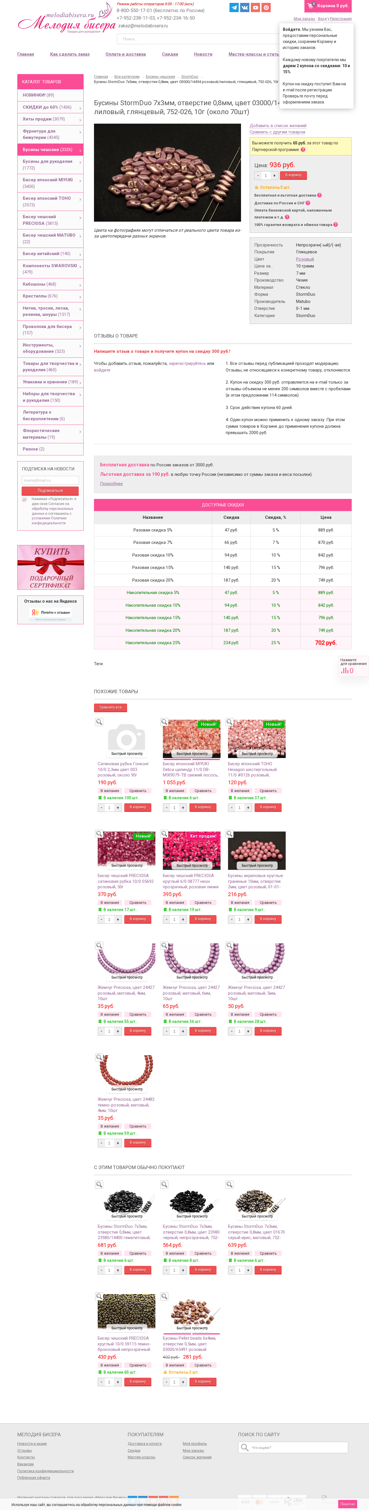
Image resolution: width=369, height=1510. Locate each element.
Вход (322, 18)
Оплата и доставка (126, 54)
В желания (110, 791)
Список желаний (197, 1457)
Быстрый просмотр (127, 754)
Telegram (234, 7)
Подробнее (111, 483)
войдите (102, 370)
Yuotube (255, 7)
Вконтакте (244, 7)
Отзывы (24, 1450)
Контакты (26, 1457)
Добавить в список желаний (278, 126)
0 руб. (333, 5)
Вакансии (25, 1464)
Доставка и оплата (145, 1443)
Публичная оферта (33, 1477)
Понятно (347, 1504)
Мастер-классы (141, 1457)
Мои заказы (304, 18)
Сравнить (353, 666)
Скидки (170, 54)
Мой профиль (195, 1443)
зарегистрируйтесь (187, 363)
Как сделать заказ (70, 54)
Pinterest (266, 7)
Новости (203, 54)
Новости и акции (32, 1443)
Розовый (305, 259)
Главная (25, 54)
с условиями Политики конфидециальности (51, 518)
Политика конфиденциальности (45, 1471)
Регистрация (341, 18)
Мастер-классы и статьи (255, 54)
